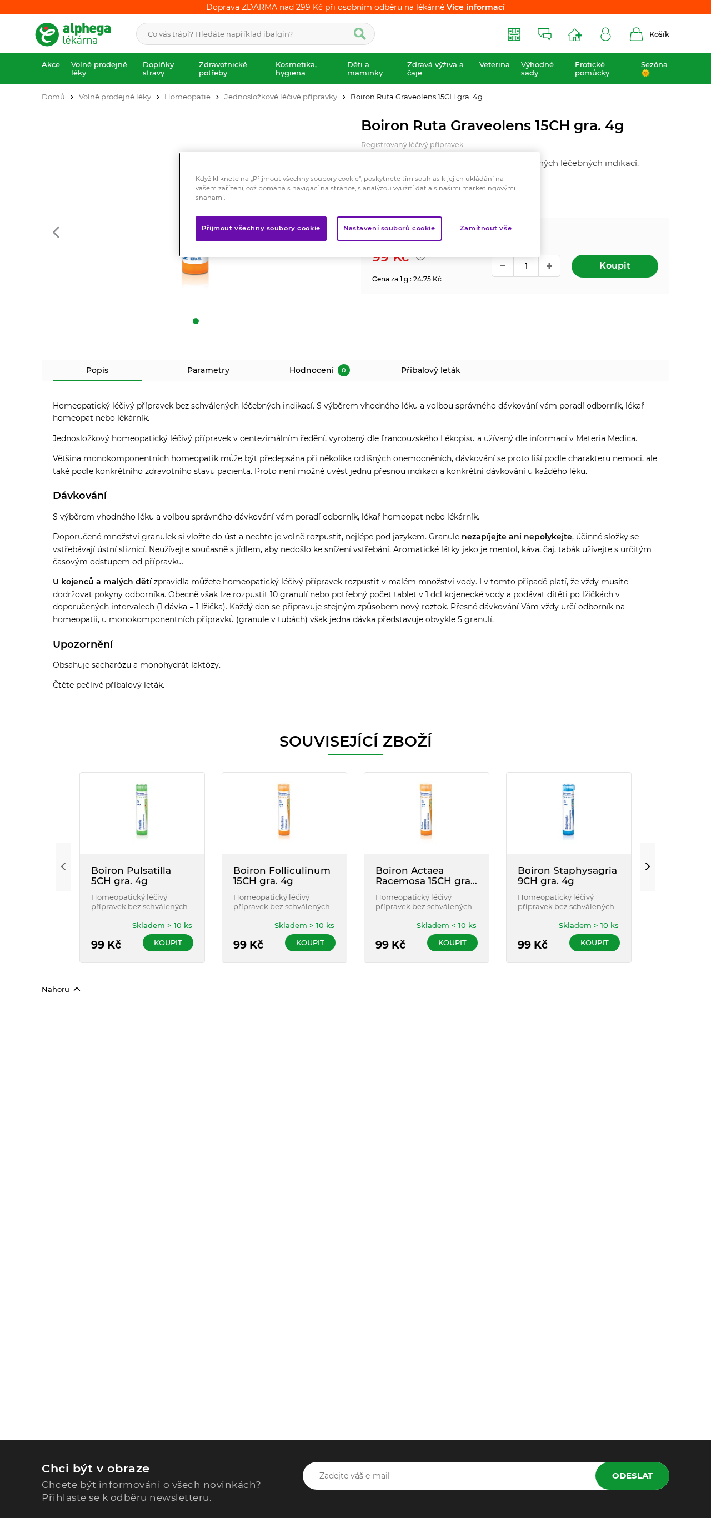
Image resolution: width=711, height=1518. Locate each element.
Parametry (208, 370)
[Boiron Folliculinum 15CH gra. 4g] (284, 813)
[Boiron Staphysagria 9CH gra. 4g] (569, 813)
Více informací (476, 7)
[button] (55, 233)
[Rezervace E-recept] (514, 34)
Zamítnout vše (486, 228)
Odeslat (632, 1475)
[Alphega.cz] (77, 34)
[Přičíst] (549, 266)
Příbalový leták (430, 370)
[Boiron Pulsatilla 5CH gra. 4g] (142, 813)
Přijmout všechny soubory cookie (261, 228)
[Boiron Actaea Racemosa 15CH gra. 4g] (426, 813)
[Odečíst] (503, 266)
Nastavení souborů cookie (389, 228)
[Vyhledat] (360, 34)
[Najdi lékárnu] (575, 34)
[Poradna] (544, 34)
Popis (97, 370)
